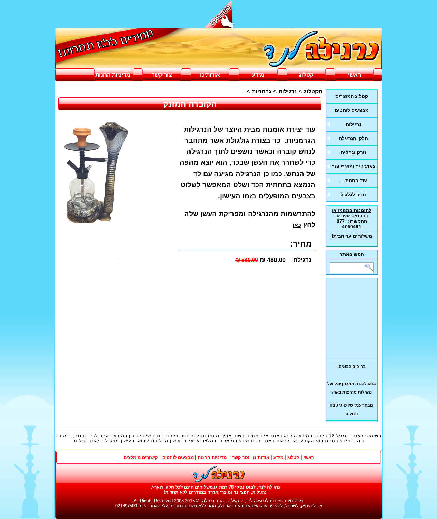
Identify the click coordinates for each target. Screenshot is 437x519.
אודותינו (210, 75)
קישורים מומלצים (141, 457)
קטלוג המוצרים (351, 96)
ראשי (354, 75)
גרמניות (261, 91)
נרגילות (353, 124)
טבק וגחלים (353, 152)
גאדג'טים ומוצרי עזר (353, 166)
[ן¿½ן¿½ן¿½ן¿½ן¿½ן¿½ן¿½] (218, 48)
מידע (258, 75)
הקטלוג (313, 91)
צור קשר (162, 75)
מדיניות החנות (113, 75)
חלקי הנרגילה (353, 138)
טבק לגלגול (353, 194)
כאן (297, 225)
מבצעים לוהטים (352, 110)
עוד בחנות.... (353, 180)
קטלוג (306, 75)
